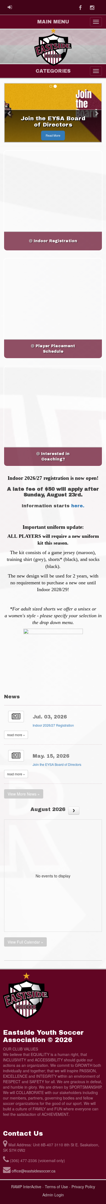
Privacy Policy (83, 1186)
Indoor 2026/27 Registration (53, 725)
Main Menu (53, 21)
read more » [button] (16, 734)
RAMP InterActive (26, 1186)
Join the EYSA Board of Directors (57, 764)
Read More (53, 135)
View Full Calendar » (25, 942)
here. (77, 505)
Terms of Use (56, 1186)
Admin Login (53, 1194)
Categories (53, 71)
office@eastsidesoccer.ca (33, 1171)
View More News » (24, 794)
